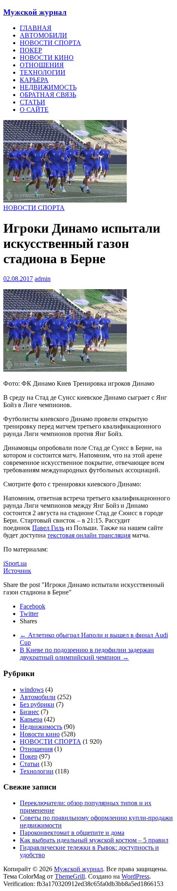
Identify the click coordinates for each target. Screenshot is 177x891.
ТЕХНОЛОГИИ (42, 72)
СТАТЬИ (32, 102)
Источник (17, 570)
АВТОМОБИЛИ (43, 35)
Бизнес (29, 711)
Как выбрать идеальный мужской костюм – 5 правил (94, 840)
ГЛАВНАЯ (35, 27)
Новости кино (40, 734)
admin (43, 278)
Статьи (30, 763)
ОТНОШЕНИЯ (42, 64)
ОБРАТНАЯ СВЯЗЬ (48, 94)
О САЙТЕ (34, 109)
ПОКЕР (31, 50)
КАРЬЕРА (34, 79)
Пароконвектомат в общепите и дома (72, 832)
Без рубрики (37, 704)
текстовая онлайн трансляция (88, 535)
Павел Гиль (48, 527)
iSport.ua (15, 563)
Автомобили (38, 696)
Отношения (36, 748)
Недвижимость (41, 726)
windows (32, 689)
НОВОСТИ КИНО (47, 57)
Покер (28, 756)
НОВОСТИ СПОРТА (50, 42)
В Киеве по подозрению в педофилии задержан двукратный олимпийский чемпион (87, 653)
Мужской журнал (35, 12)
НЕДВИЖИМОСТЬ (48, 87)
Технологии (37, 771)
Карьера (31, 719)
